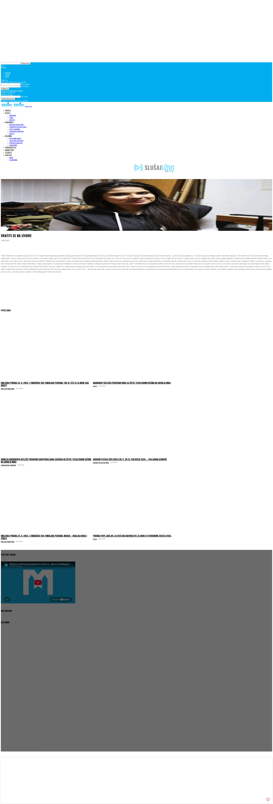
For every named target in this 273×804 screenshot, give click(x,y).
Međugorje (12, 115)
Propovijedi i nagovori (16, 131)
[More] (43, 245)
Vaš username (25, 84)
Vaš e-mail (24, 96)
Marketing (9, 150)
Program (7, 75)
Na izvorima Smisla (15, 138)
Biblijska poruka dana (16, 125)
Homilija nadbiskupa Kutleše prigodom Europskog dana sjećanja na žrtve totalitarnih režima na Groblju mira (46, 460)
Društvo (12, 120)
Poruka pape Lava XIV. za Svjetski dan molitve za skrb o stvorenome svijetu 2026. (132, 535)
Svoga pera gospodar (16, 141)
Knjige (11, 157)
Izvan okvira (13, 145)
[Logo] (7, 106)
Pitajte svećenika (14, 129)
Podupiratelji (10, 147)
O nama (7, 76)
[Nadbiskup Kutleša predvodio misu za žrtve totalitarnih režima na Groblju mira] (138, 349)
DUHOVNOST (9, 122)
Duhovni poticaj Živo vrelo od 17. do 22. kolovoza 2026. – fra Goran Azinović (130, 459)
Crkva (11, 118)
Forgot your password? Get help (12, 91)
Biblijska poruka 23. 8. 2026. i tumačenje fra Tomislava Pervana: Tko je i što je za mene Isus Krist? (45, 384)
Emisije (8, 110)
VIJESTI (7, 113)
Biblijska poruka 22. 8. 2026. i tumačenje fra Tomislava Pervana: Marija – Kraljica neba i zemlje (44, 537)
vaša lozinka (25, 86)
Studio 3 (8, 152)
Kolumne (8, 136)
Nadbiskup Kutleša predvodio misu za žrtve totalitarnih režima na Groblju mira (132, 382)
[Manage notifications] (268, 799)
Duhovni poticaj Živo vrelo (17, 127)
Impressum (8, 73)
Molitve (11, 133)
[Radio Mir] (22, 774)
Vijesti (95, 386)
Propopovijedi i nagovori (8, 465)
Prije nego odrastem (15, 143)
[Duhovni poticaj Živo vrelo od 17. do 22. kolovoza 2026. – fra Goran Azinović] (138, 425)
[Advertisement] (136, 289)
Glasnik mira (13, 160)
